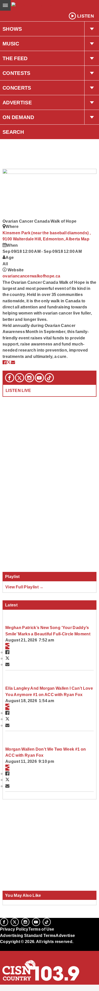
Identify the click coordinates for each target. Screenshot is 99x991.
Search (13, 132)
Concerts (17, 88)
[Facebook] (9, 377)
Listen (85, 16)
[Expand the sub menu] (91, 29)
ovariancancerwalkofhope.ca (31, 276)
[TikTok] (49, 377)
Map (85, 239)
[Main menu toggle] (5, 5)
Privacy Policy (14, 929)
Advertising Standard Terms (28, 935)
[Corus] (1, 948)
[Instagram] (29, 377)
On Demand (18, 117)
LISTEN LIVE (18, 390)
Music (11, 43)
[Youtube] (39, 377)
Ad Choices (12, 954)
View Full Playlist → (24, 587)
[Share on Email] (13, 362)
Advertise (17, 102)
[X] (19, 377)
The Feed (15, 58)
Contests (16, 73)
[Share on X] (9, 362)
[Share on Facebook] (5, 362)
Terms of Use (41, 929)
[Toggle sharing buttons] (7, 646)
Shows (12, 29)
